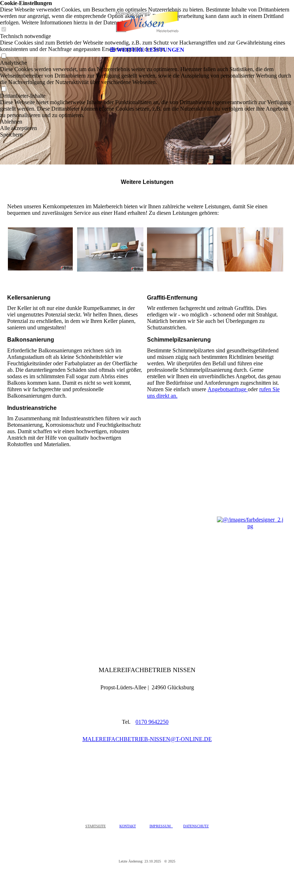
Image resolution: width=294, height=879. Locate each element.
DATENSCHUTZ (196, 826)
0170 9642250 (152, 722)
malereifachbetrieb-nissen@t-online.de (147, 739)
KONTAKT (127, 826)
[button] (147, 122)
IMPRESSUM (161, 826)
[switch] (3, 89)
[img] (147, 22)
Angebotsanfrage (228, 389)
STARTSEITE (95, 826)
